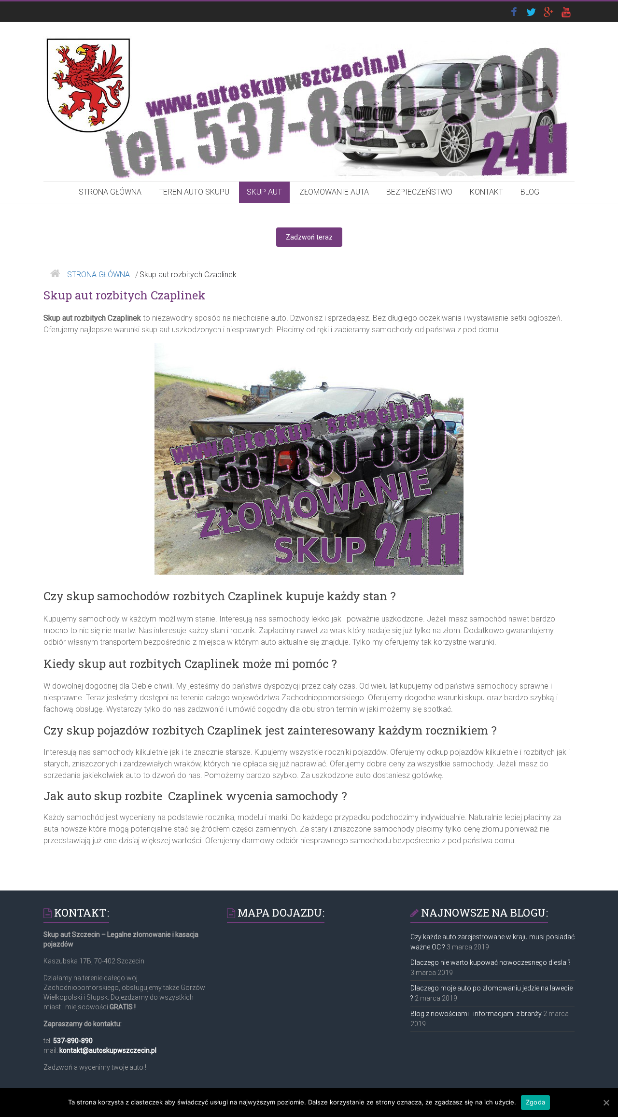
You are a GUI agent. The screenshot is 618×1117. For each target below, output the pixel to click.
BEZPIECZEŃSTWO (419, 192)
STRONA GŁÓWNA (110, 192)
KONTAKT (486, 192)
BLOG (529, 192)
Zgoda (535, 1102)
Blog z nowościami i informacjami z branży (476, 1014)
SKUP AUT (264, 192)
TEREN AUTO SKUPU (194, 192)
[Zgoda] (606, 1102)
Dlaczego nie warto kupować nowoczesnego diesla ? (490, 962)
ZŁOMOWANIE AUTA (334, 192)
